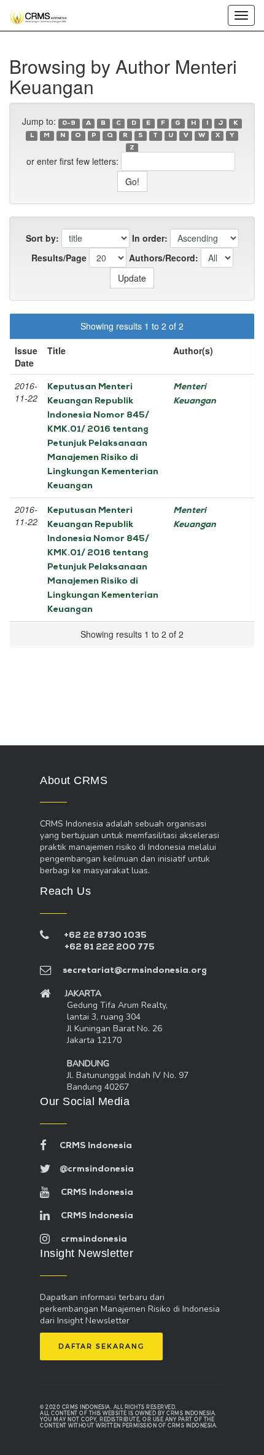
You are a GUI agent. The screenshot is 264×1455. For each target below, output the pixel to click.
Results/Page (59, 258)
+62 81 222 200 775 (109, 947)
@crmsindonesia (92, 1169)
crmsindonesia (88, 1239)
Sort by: (42, 238)
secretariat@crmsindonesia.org (129, 970)
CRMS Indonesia (89, 1146)
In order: (150, 238)
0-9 (69, 123)
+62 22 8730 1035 (105, 935)
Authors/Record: (163, 258)
